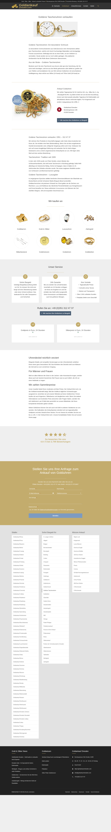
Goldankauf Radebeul (19, 597)
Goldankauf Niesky (18, 683)
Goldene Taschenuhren (49, 590)
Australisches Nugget (79, 558)
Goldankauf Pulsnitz (18, 579)
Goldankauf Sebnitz (18, 661)
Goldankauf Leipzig (18, 572)
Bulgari (45, 544)
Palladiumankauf (48, 626)
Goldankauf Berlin (18, 547)
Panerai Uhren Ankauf (49, 629)
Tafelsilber (46, 654)
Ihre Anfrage (33, 497)
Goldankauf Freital (18, 558)
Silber (43, 773)
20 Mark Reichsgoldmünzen (81, 572)
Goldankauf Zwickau (18, 736)
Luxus (37, 186)
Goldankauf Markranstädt (20, 694)
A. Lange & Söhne (48, 537)
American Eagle (78, 547)
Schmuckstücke (60, 188)
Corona (76, 569)
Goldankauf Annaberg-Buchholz (21, 729)
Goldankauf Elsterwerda (19, 629)
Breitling (45, 554)
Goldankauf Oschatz (18, 583)
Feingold (45, 572)
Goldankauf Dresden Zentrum (21, 711)
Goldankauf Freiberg (18, 562)
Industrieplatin (47, 611)
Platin (47, 773)
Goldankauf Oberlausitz (19, 704)
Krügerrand (77, 540)
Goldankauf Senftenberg (19, 636)
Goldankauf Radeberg (19, 601)
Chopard (45, 562)
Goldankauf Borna (18, 658)
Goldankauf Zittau (18, 654)
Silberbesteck (47, 647)
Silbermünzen (47, 651)
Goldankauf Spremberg (19, 611)
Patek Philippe (47, 622)
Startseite (67, 792)
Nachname (61, 488)
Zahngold (46, 661)
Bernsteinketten (47, 547)
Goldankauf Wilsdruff (18, 626)
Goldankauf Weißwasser (20, 708)
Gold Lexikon (45, 761)
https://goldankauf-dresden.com (83, 769)
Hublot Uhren (47, 601)
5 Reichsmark (77, 590)
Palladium (44, 769)
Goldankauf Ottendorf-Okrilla (21, 651)
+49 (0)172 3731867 (72, 484)
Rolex (45, 636)
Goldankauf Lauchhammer (20, 644)
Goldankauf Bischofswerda (20, 622)
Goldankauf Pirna (18, 540)
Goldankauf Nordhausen (19, 701)
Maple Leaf (77, 537)
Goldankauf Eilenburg (19, 676)
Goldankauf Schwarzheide (20, 640)
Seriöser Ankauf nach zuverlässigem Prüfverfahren (55, 757)
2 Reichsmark (77, 587)
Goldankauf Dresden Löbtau (20, 719)
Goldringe (46, 576)
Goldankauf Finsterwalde (20, 633)
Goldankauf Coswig (18, 551)
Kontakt (87, 792)
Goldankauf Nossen (18, 697)
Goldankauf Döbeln (18, 554)
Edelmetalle (46, 569)
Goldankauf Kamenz (18, 569)
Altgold (45, 540)
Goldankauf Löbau (18, 722)
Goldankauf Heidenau (19, 587)
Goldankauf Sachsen (19, 665)
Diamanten (46, 565)
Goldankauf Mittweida (19, 686)
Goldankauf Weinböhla (19, 608)
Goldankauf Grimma (18, 669)
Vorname (32, 488)
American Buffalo (78, 551)
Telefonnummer (62, 493)
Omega (45, 619)
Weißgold (46, 658)
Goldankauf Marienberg (19, 690)
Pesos (75, 565)
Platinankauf (46, 633)
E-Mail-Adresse (34, 493)
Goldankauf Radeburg (19, 604)
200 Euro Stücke (78, 583)
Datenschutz (33, 507)
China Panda (77, 579)
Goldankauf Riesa (18, 537)
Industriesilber (47, 604)
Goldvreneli (77, 576)
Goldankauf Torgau (18, 726)
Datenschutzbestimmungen (49, 509)
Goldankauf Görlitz (18, 565)
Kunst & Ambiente (95, 792)
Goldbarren (46, 579)
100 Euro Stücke (78, 554)
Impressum (81, 792)
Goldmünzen (46, 583)
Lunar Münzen (77, 544)
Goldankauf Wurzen (18, 672)
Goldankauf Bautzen (18, 544)
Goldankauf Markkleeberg (20, 679)
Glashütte (46, 597)
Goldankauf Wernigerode (20, 733)
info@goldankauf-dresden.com (83, 772)
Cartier (45, 558)
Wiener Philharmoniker (80, 562)
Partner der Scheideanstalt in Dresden (53, 644)
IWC (44, 615)
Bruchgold (46, 551)
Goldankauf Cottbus (18, 594)
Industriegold (46, 608)
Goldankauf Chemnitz (19, 590)
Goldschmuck (47, 587)
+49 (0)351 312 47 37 (82, 1)
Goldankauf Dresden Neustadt (21, 715)
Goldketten (46, 594)
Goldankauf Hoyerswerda (20, 619)
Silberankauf (46, 640)
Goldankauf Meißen (18, 576)
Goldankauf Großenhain (19, 615)
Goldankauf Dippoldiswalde (20, 647)
